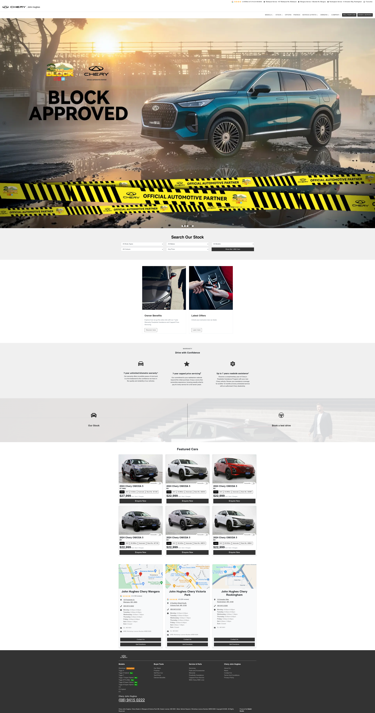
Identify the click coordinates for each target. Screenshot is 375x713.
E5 (120, 692)
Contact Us (141, 639)
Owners (323, 15)
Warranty (192, 673)
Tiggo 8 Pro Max (124, 680)
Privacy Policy (229, 677)
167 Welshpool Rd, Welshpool (287, 1)
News (226, 670)
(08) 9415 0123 (175, 609)
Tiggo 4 (121, 670)
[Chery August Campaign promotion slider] (182, 226)
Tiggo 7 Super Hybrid (126, 677)
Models (268, 15)
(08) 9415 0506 (222, 606)
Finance (296, 15)
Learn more (197, 330)
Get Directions (141, 644)
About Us (227, 668)
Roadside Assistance (196, 675)
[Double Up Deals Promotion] (187, 123)
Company (335, 15)
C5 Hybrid (122, 689)
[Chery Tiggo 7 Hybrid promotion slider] (187, 226)
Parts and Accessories (196, 670)
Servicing (192, 668)
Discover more (151, 330)
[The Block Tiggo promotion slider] (190, 226)
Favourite (153, 483)
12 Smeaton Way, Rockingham (352, 1)
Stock (278, 15)
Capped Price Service (196, 677)
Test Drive (157, 675)
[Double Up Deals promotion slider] (185, 226)
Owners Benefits (159, 677)
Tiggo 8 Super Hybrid (126, 682)
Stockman (122, 668)
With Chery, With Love (196, 680)
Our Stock (157, 668)
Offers (288, 15)
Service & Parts (309, 15)
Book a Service (365, 15)
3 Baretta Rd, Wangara (319, 1)
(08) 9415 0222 (128, 606)
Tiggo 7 (121, 675)
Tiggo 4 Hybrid (124, 673)
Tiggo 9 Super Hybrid (126, 684)
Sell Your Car (349, 15)
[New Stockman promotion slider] (193, 226)
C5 (120, 687)
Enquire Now (140, 501)
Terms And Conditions (231, 675)
